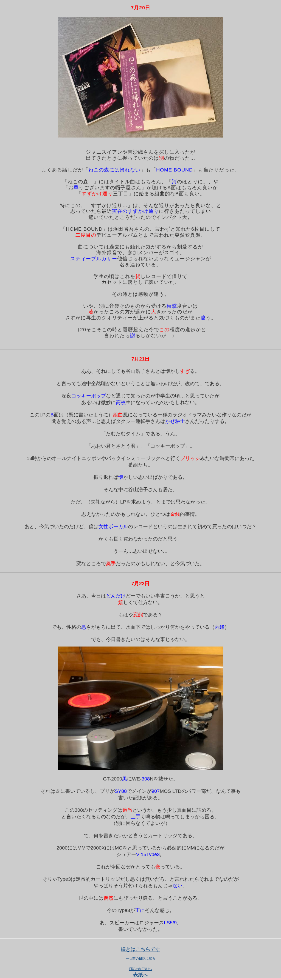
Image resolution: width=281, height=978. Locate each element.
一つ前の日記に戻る (140, 958)
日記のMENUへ (140, 969)
